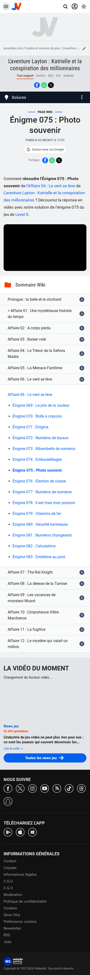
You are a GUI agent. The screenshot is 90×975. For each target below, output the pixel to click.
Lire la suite (12, 748)
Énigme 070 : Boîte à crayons (37, 416)
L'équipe (10, 868)
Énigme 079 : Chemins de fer (36, 513)
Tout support (25, 75)
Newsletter (12, 928)
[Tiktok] (69, 788)
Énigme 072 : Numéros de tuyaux (40, 438)
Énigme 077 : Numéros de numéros (42, 492)
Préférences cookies (20, 921)
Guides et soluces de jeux (43, 48)
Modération (13, 895)
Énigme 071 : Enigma (30, 427)
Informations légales (20, 874)
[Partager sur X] (51, 85)
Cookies (10, 908)
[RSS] (57, 788)
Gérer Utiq (12, 915)
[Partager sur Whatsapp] (44, 85)
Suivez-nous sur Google (48, 149)
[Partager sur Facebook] (37, 85)
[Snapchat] (8, 801)
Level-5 (21, 214)
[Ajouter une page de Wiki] (84, 48)
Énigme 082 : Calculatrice (33, 546)
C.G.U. (9, 881)
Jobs (8, 942)
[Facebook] (8, 788)
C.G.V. (8, 888)
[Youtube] (44, 788)
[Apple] (20, 832)
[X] (20, 788)
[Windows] (32, 832)
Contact (10, 861)
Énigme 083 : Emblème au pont (38, 557)
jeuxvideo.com (13, 48)
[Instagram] (32, 788)
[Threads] (81, 788)
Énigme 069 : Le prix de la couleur (40, 405)
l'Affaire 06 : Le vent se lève (50, 185)
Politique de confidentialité (25, 901)
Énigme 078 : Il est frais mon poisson (43, 502)
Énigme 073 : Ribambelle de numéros (43, 448)
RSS (7, 935)
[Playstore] (8, 832)
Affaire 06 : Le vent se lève (30, 394)
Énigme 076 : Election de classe (39, 481)
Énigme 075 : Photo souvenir (37, 470)
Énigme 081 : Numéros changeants (42, 535)
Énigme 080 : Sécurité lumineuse (40, 524)
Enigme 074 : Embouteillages (37, 459)
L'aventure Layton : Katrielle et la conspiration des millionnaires (45, 65)
